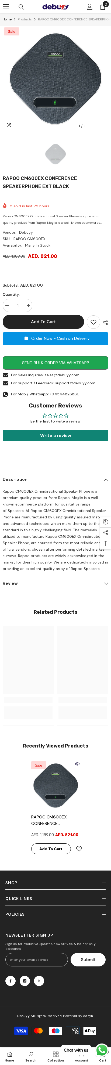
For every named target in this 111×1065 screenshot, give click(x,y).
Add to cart (43, 321)
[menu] (6, 6)
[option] (55, 78)
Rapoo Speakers (85, 568)
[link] (28, 700)
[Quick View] (77, 764)
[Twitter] (39, 981)
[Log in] (90, 7)
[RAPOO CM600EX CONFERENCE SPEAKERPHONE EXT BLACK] (55, 785)
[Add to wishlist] (93, 322)
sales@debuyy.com (62, 375)
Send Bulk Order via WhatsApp (55, 363)
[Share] (104, 322)
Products (25, 19)
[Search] (21, 7)
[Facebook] (10, 981)
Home (7, 19)
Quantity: (11, 294)
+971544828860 (64, 394)
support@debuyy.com (75, 383)
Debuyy (26, 232)
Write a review (55, 435)
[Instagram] (25, 981)
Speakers (16, 510)
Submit (88, 959)
